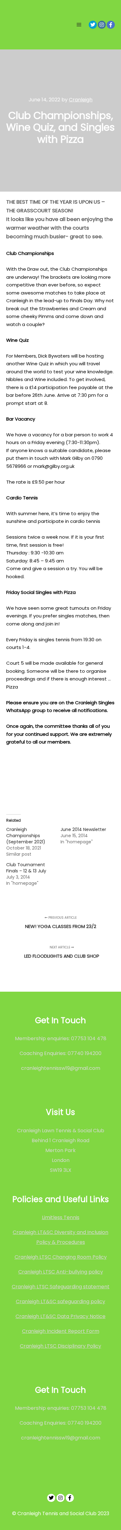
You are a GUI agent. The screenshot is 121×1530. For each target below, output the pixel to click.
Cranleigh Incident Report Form (60, 1331)
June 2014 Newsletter (83, 829)
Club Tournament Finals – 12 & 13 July (26, 868)
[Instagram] (102, 25)
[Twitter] (93, 25)
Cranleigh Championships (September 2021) (25, 835)
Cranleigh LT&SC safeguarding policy (60, 1301)
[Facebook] (111, 25)
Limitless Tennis (60, 1217)
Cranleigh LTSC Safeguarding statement (61, 1286)
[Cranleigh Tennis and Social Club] (26, 24)
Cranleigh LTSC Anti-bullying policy (60, 1271)
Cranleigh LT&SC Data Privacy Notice (60, 1316)
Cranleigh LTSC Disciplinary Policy (60, 1346)
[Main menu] (79, 25)
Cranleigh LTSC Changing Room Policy (61, 1257)
